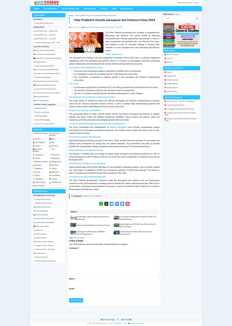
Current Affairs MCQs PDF (176, 105)
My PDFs (170, 62)
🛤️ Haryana (53, 146)
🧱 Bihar (52, 139)
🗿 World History (39, 253)
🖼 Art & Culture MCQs (41, 100)
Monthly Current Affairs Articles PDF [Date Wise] (180, 114)
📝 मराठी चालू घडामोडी (40, 116)
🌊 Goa (51, 142)
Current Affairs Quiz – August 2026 (45, 31)
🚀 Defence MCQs (39, 62)
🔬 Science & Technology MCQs (44, 89)
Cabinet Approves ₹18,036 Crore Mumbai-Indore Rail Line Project (137, 225)
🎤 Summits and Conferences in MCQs (46, 93)
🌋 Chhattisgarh (39, 142)
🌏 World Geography (40, 215)
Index (125, 323)
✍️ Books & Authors (40, 257)
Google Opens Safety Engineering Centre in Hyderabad (92, 218)
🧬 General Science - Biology (43, 242)
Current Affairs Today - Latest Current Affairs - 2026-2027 (104, 27)
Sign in (177, 14)
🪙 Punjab (36, 172)
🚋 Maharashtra (55, 162)
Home (37, 8)
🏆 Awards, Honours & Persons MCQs (46, 73)
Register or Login (193, 3)
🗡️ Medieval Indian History (42, 203)
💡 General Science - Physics (43, 245)
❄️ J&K (51, 149)
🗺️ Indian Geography (40, 211)
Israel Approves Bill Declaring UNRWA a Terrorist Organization (90, 233)
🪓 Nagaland (37, 168)
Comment (74, 248)
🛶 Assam (36, 139)
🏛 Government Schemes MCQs (44, 54)
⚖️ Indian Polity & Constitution (43, 218)
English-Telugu (172, 91)
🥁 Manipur (37, 165)
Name (72, 279)
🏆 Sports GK (38, 230)
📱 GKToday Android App (136, 323)
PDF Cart (170, 58)
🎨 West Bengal (39, 186)
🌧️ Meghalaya (54, 158)
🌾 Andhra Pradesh (40, 133)
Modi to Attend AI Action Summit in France (94, 225)
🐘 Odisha (53, 168)
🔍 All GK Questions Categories (44, 261)
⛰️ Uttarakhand (55, 182)
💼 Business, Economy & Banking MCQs (47, 58)
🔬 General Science (40, 238)
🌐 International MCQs (41, 97)
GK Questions (89, 8)
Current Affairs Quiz (70, 8)
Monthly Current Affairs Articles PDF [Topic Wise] (180, 120)
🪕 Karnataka (54, 155)
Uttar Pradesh (79, 238)
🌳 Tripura (53, 179)
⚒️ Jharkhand (38, 155)
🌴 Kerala (36, 158)
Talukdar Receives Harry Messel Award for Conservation (136, 233)
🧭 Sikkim (36, 175)
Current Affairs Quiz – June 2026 (44, 39)
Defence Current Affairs (92, 196)
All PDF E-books (172, 54)
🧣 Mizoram (53, 165)
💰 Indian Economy (40, 234)
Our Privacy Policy (116, 323)
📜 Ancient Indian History (42, 199)
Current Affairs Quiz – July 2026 (44, 35)
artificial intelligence (118, 127)
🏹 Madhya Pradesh (40, 162)
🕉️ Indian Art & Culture (41, 226)
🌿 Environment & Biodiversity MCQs (46, 70)
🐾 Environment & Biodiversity (43, 222)
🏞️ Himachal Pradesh (37, 150)
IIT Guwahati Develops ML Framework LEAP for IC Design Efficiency (138, 218)
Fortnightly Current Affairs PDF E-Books (180, 109)
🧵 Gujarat (37, 146)
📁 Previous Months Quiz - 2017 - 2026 (46, 42)
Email (72, 288)
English (169, 72)
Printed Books (126, 8)
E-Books (104, 8)
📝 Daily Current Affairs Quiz (43, 23)
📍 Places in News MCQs (42, 77)
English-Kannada (173, 80)
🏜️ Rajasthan (54, 172)
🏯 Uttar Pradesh (39, 182)
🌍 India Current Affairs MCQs (43, 50)
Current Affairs (50, 8)
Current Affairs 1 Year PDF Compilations (180, 101)
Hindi (114, 8)
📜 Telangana (38, 179)
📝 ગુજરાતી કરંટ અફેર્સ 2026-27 (44, 124)
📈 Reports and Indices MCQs (43, 66)
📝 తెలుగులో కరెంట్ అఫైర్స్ (41, 120)
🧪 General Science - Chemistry (44, 249)
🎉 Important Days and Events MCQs (46, 81)
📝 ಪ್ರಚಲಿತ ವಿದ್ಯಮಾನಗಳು (41, 112)
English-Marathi (172, 84)
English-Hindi (171, 76)
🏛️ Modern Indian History (42, 207)
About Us (105, 323)
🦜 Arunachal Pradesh (54, 134)
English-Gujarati (172, 87)
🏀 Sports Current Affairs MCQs (44, 85)
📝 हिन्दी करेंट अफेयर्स (39, 108)
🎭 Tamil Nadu (54, 175)
